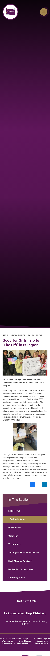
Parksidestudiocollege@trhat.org (25, 613)
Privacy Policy (41, 643)
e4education (7, 641)
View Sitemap (25, 641)
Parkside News (35, 335)
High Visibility (23, 643)
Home (5, 335)
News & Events (18, 335)
